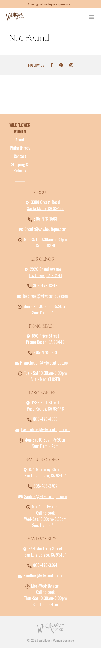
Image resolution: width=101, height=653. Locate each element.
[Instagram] (71, 65)
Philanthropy (20, 148)
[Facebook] (51, 65)
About (19, 139)
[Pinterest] (61, 65)
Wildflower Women (19, 128)
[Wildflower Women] (15, 16)
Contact (20, 156)
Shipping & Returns (19, 167)
